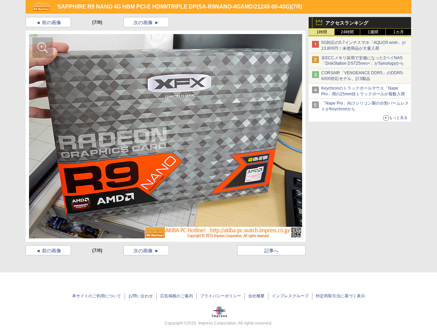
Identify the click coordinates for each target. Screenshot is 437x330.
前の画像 (51, 22)
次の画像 (143, 22)
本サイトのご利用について (96, 296)
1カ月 (398, 32)
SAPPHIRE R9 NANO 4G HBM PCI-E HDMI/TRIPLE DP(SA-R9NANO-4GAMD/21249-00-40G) (174, 7)
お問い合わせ (140, 296)
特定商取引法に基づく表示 (340, 296)
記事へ (271, 250)
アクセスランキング (346, 23)
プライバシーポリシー (220, 296)
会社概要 (256, 296)
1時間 (321, 32)
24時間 (347, 32)
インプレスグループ (290, 296)
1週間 (373, 32)
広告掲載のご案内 (176, 296)
